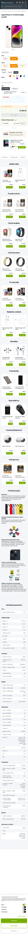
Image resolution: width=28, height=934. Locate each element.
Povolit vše (14, 920)
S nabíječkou (15, 88)
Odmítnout (14, 930)
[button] (14, 6)
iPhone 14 (14, 11)
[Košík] (23, 2)
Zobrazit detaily (21, 916)
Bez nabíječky (5, 88)
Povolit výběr (14, 925)
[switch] (24, 907)
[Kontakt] (17, 2)
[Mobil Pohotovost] (7, 2)
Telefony (5, 11)
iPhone (9, 11)
